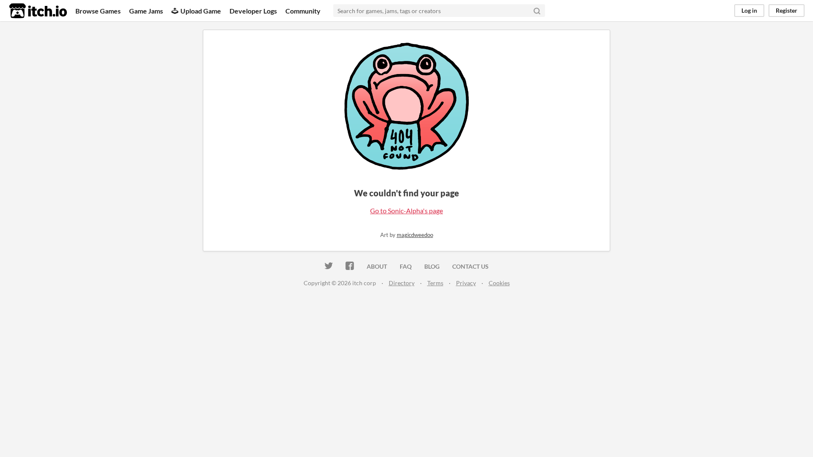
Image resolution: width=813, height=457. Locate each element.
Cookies (499, 282)
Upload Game (200, 11)
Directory (402, 282)
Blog (432, 266)
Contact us (470, 266)
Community (303, 11)
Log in (749, 10)
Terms (435, 282)
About (377, 266)
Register (786, 10)
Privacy (466, 282)
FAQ (406, 266)
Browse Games (98, 11)
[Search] (537, 10)
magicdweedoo (415, 234)
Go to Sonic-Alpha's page (406, 210)
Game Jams (146, 11)
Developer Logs (253, 11)
